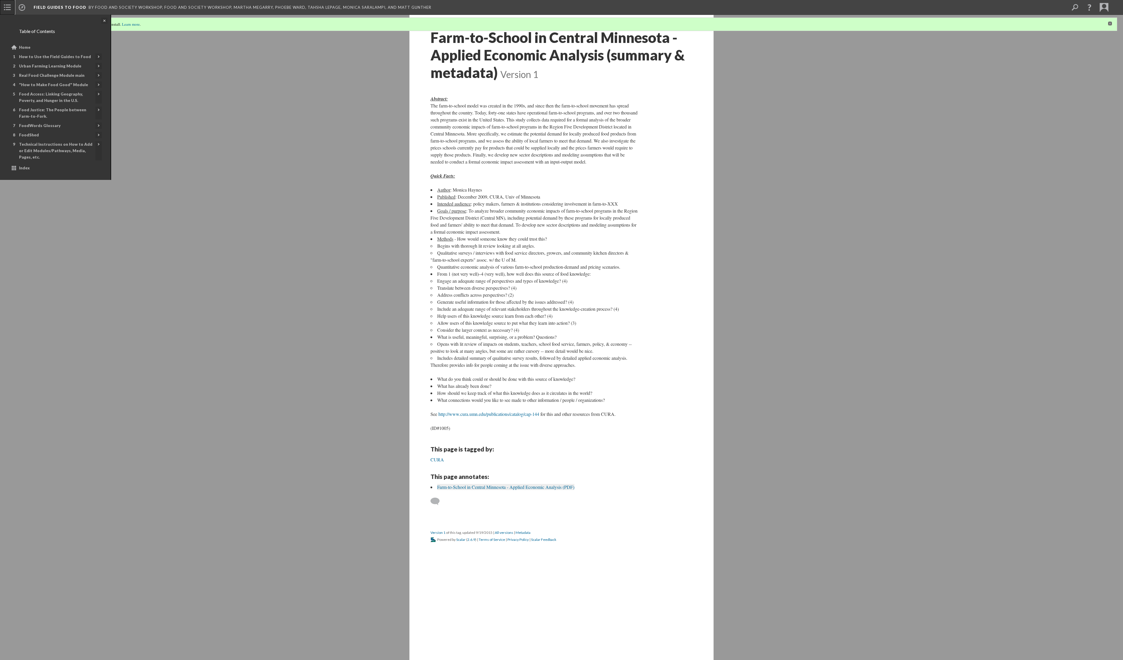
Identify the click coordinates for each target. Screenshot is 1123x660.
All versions (504, 532)
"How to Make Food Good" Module (53, 84)
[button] (1089, 7)
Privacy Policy (518, 539)
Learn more (131, 24)
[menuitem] (7, 7)
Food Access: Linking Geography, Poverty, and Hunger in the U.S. (51, 97)
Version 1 (437, 532)
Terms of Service (492, 539)
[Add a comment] (437, 501)
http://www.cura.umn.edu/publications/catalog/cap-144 (488, 414)
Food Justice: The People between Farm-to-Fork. (52, 113)
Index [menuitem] (24, 168)
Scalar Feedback (543, 539)
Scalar (461, 539)
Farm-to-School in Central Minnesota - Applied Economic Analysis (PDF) (505, 487)
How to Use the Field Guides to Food (55, 56)
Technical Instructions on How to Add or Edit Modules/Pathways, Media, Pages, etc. (55, 150)
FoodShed (29, 135)
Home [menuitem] (24, 47)
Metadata (523, 532)
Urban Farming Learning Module (50, 66)
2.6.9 (471, 539)
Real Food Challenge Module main (52, 75)
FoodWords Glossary (40, 125)
